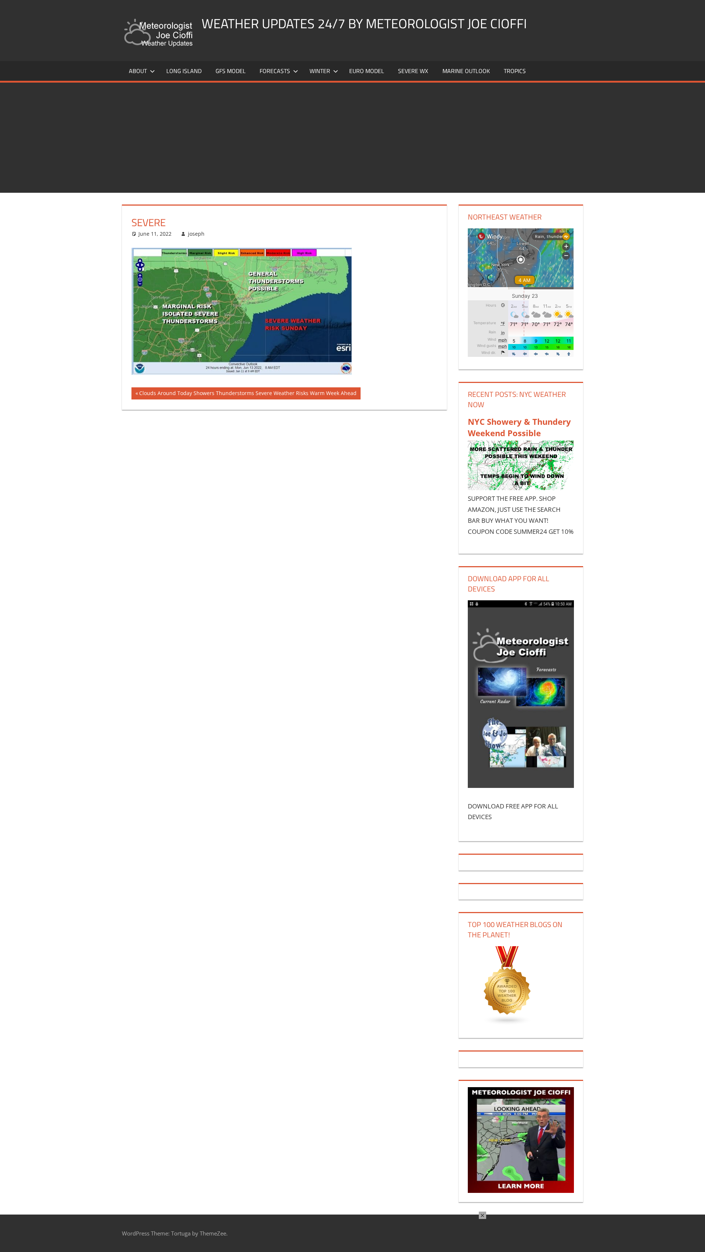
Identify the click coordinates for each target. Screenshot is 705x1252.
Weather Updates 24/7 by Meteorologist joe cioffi (364, 23)
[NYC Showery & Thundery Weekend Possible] (521, 488)
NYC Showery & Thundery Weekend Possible (519, 427)
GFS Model (231, 70)
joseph (196, 233)
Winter (320, 70)
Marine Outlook (466, 70)
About (138, 70)
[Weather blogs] (507, 1023)
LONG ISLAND (184, 70)
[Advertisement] (352, 137)
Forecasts (275, 70)
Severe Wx (413, 70)
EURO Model (366, 70)
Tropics (515, 70)
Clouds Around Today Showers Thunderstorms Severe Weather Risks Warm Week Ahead (248, 394)
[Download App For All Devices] (521, 785)
